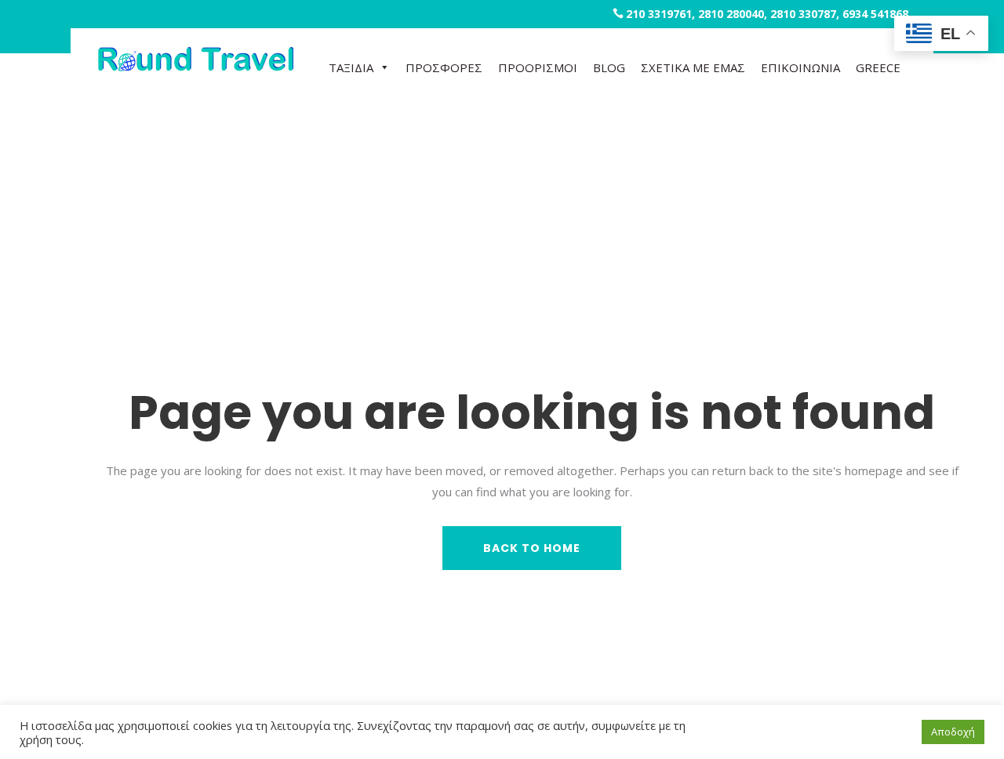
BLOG (609, 67)
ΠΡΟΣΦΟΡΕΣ (444, 67)
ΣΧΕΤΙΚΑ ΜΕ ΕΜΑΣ (693, 67)
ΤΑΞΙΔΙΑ (351, 67)
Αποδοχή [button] (953, 731)
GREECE (878, 67)
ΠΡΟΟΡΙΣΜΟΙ (537, 67)
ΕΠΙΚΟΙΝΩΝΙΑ (800, 67)
